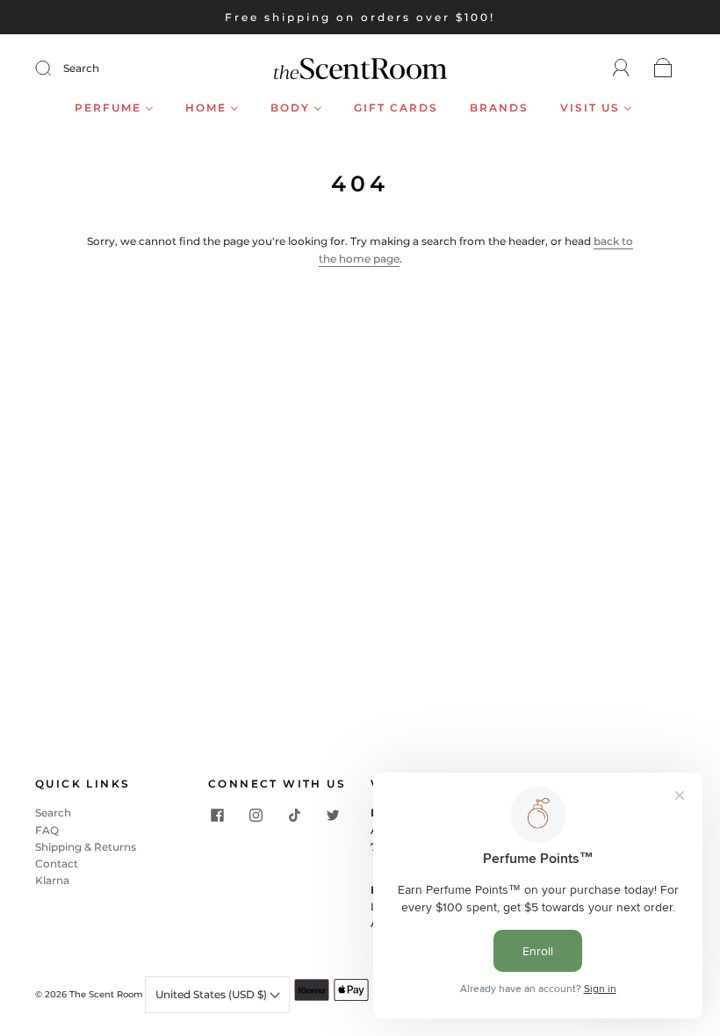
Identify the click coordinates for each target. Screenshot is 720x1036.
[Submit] (54, 68)
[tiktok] (294, 814)
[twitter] (332, 814)
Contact (56, 863)
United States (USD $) (212, 994)
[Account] (621, 68)
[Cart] (663, 69)
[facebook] (217, 814)
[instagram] (255, 814)
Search (81, 68)
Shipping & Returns (85, 846)
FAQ (47, 830)
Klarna (52, 880)
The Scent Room (106, 994)
